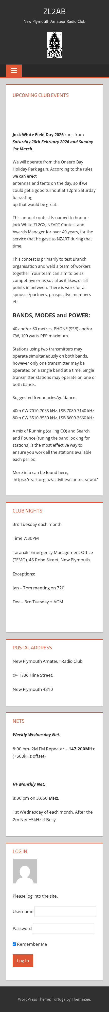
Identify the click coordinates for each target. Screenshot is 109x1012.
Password (22, 928)
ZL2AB (54, 11)
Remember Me (31, 944)
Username (23, 911)
